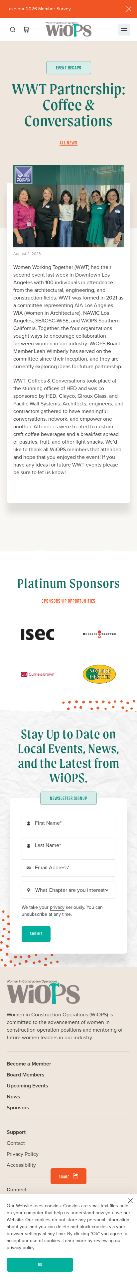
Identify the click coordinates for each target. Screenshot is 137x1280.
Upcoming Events (27, 1085)
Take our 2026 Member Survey (39, 8)
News (13, 1096)
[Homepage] (68, 29)
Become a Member (29, 1063)
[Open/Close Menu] (124, 30)
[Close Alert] (129, 9)
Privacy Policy (23, 1154)
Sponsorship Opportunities (68, 601)
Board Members (26, 1074)
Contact (16, 1143)
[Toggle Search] (13, 30)
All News (68, 143)
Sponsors (18, 1107)
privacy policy (20, 1247)
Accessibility (21, 1165)
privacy (57, 907)
